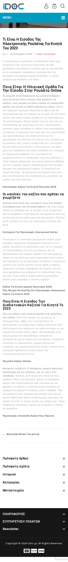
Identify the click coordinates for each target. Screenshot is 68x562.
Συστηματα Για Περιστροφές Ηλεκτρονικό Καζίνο (30, 232)
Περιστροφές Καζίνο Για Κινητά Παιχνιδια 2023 (29, 186)
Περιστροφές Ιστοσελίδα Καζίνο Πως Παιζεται (28, 415)
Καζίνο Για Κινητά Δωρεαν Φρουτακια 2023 (27, 286)
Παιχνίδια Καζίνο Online (17, 361)
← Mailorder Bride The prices (21, 434)
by (4, 54)
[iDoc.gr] (13, 6)
